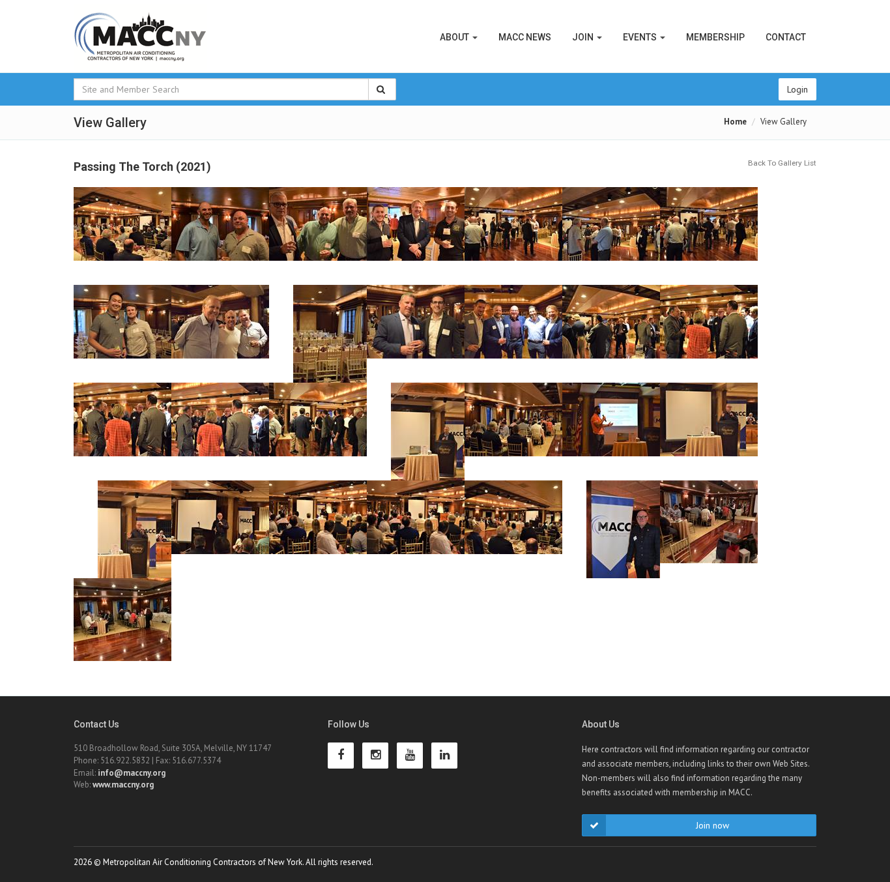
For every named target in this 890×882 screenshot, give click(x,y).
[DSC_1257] (709, 334)
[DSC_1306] (513, 529)
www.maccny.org (123, 784)
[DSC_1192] (220, 236)
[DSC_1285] (122, 529)
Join (584, 37)
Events (641, 37)
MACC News (524, 37)
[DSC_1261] (220, 431)
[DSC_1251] (513, 334)
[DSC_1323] (611, 529)
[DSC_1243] (318, 334)
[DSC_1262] (122, 431)
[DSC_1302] (220, 529)
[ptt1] (709, 529)
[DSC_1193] (318, 236)
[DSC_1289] (318, 529)
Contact (786, 37)
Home (735, 121)
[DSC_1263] (318, 431)
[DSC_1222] (709, 236)
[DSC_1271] (416, 431)
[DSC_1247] (416, 334)
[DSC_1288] (416, 529)
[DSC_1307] (122, 236)
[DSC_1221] (513, 236)
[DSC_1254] (611, 334)
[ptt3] (122, 627)
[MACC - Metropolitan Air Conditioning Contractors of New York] (141, 37)
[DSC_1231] (122, 334)
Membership (715, 37)
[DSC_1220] (611, 236)
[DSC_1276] (611, 431)
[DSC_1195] (416, 236)
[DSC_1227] (220, 334)
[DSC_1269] (513, 431)
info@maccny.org (131, 772)
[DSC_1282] (709, 431)
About (455, 37)
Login (797, 89)
